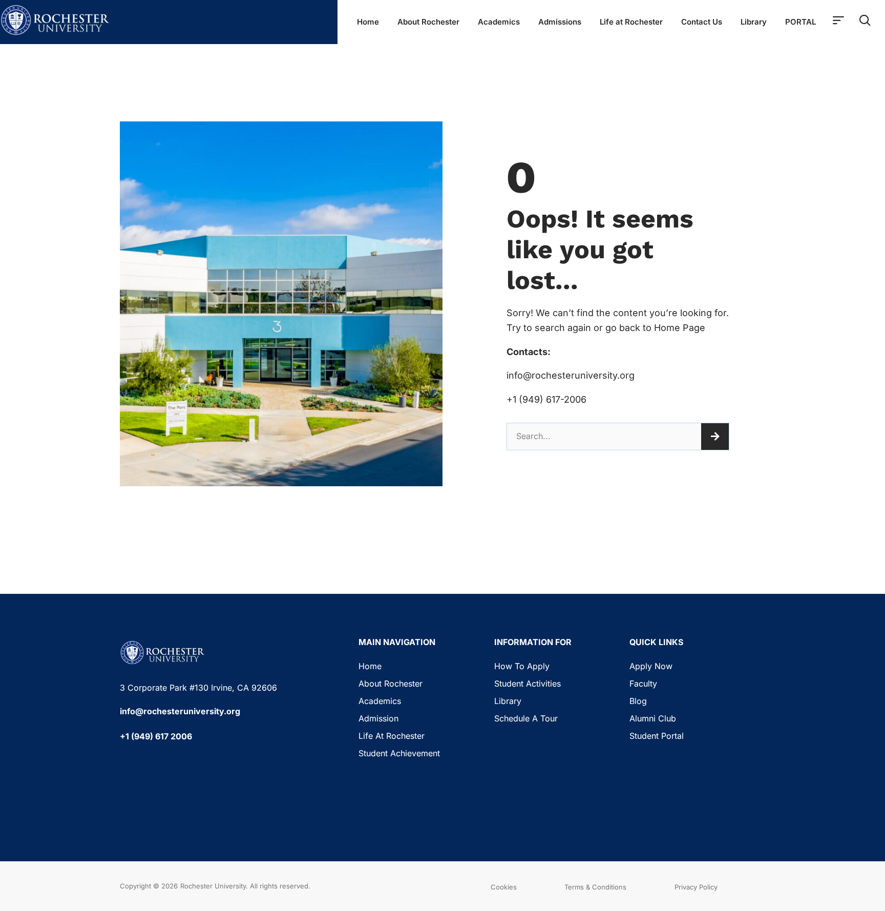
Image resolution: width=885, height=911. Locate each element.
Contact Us (701, 22)
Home (368, 22)
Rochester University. (214, 886)
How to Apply (522, 666)
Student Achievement (399, 753)
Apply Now (650, 666)
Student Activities (527, 683)
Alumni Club (652, 718)
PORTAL (800, 22)
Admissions (559, 22)
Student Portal (656, 736)
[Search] (715, 436)
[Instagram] (465, 807)
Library (754, 22)
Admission (378, 718)
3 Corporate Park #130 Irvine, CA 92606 (198, 687)
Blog (638, 701)
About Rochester (428, 22)
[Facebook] (419, 807)
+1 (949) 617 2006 (156, 736)
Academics (499, 22)
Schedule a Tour (526, 718)
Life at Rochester (631, 22)
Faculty (643, 683)
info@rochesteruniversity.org (180, 711)
